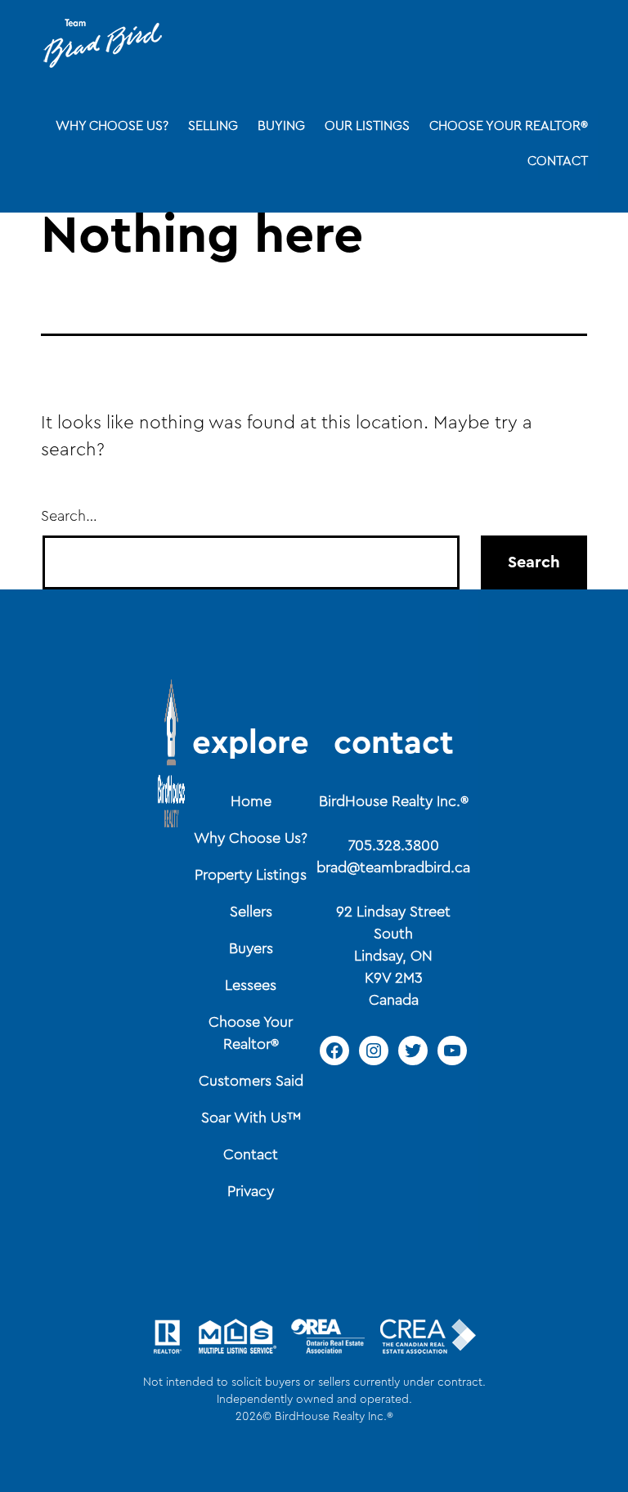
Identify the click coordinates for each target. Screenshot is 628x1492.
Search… (69, 516)
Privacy (250, 1191)
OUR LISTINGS (367, 125)
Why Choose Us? (250, 838)
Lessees (250, 985)
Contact (250, 1154)
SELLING (213, 125)
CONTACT (557, 161)
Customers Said (251, 1080)
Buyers (251, 948)
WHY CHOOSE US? (112, 125)
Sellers (251, 911)
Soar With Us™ (251, 1117)
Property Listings (251, 874)
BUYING (281, 125)
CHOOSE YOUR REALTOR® (508, 125)
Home (251, 801)
